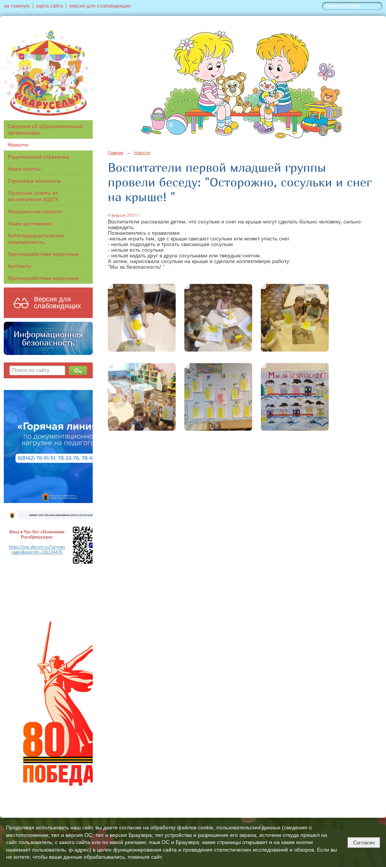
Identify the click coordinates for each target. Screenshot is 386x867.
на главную (17, 6)
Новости (18, 144)
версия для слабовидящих (100, 6)
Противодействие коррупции (43, 254)
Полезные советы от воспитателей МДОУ (33, 196)
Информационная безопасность (48, 338)
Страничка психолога (34, 180)
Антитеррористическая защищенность (36, 238)
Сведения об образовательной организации (45, 129)
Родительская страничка (38, 156)
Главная (115, 152)
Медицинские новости (35, 211)
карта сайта (49, 6)
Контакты (19, 266)
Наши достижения (30, 223)
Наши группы (24, 168)
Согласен (364, 843)
